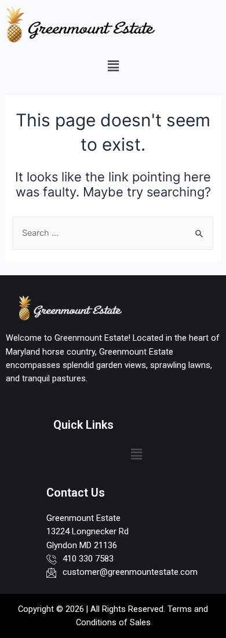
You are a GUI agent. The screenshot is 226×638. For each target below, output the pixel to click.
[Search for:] (113, 233)
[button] (113, 65)
